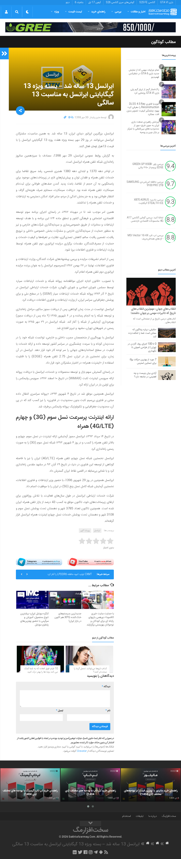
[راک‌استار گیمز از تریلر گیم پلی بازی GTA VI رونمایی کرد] (169, 91)
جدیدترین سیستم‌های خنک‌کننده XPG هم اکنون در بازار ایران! (67, 617)
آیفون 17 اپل (94, 2)
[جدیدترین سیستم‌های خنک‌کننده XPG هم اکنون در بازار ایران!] (65, 600)
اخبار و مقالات (138, 12)
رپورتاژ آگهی (85, 530)
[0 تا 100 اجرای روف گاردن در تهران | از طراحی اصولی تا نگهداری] (167, 347)
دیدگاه (106, 687)
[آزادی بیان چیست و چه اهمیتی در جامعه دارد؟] (167, 375)
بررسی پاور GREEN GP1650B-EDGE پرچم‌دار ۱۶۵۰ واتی (147, 166)
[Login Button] (6, 12)
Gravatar (82, 751)
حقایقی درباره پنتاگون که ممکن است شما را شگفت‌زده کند (142, 333)
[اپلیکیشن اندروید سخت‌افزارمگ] (101, 852)
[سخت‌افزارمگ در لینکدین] (75, 852)
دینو (68, 2)
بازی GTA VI (166, 2)
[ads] (90, 27)
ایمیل (59, 711)
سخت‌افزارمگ (169, 816)
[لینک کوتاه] (65, 117)
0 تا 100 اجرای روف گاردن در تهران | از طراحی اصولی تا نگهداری (142, 347)
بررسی (118, 12)
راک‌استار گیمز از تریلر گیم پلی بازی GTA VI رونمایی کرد (144, 91)
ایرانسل (97, 530)
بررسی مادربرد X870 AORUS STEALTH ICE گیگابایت (148, 202)
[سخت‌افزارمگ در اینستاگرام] (90, 852)
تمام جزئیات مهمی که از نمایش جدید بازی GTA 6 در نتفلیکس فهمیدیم (144, 73)
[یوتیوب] (91, 562)
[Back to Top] (90, 823)
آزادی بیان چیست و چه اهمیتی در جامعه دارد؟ (145, 375)
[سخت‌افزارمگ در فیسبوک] (85, 852)
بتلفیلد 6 (79, 2)
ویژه (56, 12)
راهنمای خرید (98, 12)
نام (108, 711)
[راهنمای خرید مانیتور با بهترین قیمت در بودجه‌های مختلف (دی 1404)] (150, 785)
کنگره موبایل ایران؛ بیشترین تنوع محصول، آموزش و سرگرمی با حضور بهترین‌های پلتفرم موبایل (34, 619)
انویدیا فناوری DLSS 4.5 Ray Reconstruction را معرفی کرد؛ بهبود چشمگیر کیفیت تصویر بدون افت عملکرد (143, 109)
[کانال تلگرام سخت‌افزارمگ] (96, 852)
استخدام (126, 816)
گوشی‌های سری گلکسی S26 (120, 2)
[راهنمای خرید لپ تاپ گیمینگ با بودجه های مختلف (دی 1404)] (30, 785)
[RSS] (106, 852)
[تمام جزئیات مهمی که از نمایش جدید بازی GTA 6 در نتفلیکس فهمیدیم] (169, 74)
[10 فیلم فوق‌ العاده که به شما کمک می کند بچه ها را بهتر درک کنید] (40, 659)
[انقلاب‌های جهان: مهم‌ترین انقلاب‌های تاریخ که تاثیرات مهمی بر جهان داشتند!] (151, 291)
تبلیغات (140, 816)
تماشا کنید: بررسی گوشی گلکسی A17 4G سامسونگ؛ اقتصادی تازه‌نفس (145, 219)
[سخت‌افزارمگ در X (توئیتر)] (80, 852)
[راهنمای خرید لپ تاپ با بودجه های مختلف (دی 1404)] (90, 785)
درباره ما (152, 816)
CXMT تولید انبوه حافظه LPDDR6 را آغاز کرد (69, 574)
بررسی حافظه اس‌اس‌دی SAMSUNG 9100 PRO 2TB (145, 184)
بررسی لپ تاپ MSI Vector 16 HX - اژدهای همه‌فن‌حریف (145, 237)
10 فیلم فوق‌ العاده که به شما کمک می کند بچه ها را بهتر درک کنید (41, 670)
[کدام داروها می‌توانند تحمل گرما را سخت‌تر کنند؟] (89, 659)
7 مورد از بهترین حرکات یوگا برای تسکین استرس (143, 361)
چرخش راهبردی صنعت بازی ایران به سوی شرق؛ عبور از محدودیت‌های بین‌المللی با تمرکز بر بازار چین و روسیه (143, 127)
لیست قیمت (75, 12)
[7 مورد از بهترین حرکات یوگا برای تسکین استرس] (167, 361)
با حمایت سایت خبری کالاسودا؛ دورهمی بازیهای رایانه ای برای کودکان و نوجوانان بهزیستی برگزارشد (100, 619)
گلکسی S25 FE (147, 2)
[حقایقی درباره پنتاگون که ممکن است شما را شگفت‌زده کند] (167, 333)
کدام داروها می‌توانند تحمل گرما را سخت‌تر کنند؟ (90, 670)
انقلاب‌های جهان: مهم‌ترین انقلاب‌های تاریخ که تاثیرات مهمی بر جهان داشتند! (153, 311)
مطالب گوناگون (163, 42)
